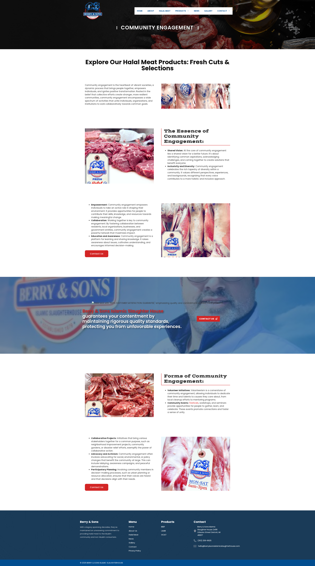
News (196, 11)
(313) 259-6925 (204, 540)
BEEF (163, 526)
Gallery (208, 11)
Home (139, 11)
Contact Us (96, 253)
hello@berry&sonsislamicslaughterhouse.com (219, 546)
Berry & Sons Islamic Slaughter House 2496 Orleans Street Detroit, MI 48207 (208, 530)
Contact (222, 11)
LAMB (163, 530)
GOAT (163, 534)
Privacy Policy (135, 550)
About (150, 11)
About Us (133, 530)
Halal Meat (164, 11)
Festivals (193, 402)
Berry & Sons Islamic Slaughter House (122, 311)
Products (180, 11)
